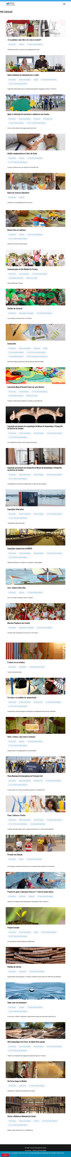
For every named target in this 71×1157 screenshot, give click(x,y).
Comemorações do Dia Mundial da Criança (22, 269)
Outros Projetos (24, 274)
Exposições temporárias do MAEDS (19, 548)
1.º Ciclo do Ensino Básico (35, 44)
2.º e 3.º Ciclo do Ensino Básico (18, 84)
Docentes (37, 119)
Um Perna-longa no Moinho (17, 1081)
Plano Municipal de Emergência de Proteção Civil (25, 776)
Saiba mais (60, 1153)
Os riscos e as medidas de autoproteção (21, 697)
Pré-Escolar (12, 44)
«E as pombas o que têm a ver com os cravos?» (24, 39)
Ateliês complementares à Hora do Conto (22, 153)
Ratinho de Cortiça (14, 966)
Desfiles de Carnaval (14, 308)
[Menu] (64, 4)
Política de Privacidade (39, 1150)
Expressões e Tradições (26, 313)
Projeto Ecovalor (13, 927)
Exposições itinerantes (15, 509)
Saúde (36, 80)
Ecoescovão (11, 343)
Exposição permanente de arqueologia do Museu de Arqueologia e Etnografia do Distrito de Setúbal (35, 427)
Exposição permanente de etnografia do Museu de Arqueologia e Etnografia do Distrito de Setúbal (34, 468)
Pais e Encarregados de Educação (37, 356)
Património (22, 667)
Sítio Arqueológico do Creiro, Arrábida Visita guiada (26, 1041)
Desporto (31, 896)
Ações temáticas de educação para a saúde (23, 74)
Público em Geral (32, 278)
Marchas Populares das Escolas (18, 623)
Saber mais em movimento (16, 1002)
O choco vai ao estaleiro (16, 662)
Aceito (5, 1155)
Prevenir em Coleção (14, 854)
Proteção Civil (47, 119)
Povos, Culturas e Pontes (16, 815)
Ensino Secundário (24, 80)
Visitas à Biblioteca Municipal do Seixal (21, 1116)
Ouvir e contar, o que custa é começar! (21, 736)
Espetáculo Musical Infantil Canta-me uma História (25, 387)
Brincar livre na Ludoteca (16, 229)
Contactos (28, 1150)
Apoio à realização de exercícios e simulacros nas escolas (28, 114)
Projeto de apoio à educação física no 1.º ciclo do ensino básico (30, 891)
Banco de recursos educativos (18, 192)
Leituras (21, 44)
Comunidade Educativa (16, 278)
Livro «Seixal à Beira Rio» (16, 587)
